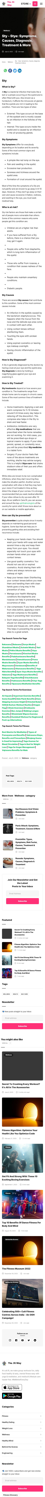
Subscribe (35, 4)
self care (28, 781)
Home (4, 62)
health (19, 781)
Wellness (7, 30)
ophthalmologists (27, 503)
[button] (26, 3)
